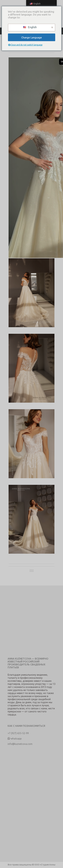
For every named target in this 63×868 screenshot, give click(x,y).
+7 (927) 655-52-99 (18, 733)
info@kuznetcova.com (20, 744)
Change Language (31, 37)
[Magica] (31, 296)
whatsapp (16, 738)
